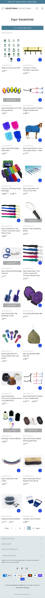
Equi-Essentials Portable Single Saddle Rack (33, 109)
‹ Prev (6, 528)
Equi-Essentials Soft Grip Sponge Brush (11, 109)
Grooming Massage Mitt (33, 313)
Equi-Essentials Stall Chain (10, 480)
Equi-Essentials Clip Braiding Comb (9, 314)
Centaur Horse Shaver (32, 519)
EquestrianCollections (18, 585)
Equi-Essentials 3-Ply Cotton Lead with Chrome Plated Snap (31, 273)
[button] (37, 8)
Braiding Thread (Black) (11, 438)
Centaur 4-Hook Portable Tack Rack (31, 69)
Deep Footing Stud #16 (11, 68)
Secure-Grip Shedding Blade (32, 230)
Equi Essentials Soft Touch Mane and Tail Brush (10, 356)
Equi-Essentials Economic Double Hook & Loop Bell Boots (12, 398)
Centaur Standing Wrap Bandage (11, 189)
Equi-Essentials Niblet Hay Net (31, 355)
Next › (38, 528)
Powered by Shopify (22, 588)
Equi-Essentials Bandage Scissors (12, 272)
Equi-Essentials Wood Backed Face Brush (31, 480)
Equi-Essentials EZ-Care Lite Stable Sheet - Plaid (32, 149)
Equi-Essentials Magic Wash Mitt (10, 149)
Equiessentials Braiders (11, 519)
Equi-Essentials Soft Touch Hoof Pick (31, 189)
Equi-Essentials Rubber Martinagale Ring (32, 439)
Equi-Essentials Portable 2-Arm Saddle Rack (33, 397)
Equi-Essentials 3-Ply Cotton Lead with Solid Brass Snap (11, 231)
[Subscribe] (42, 555)
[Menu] (2, 8)
